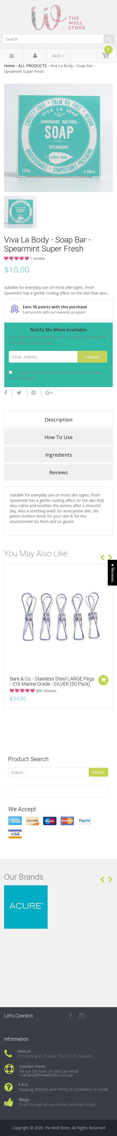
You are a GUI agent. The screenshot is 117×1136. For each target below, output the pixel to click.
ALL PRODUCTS (32, 65)
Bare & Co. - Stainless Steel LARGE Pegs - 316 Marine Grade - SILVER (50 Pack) (52, 681)
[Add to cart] (103, 680)
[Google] (49, 392)
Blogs (24, 1099)
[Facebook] (5, 392)
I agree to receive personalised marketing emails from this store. (55, 375)
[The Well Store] (58, 17)
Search (98, 772)
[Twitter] (19, 392)
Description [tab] (58, 419)
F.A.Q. (23, 1084)
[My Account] (35, 56)
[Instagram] (81, 1015)
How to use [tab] (58, 437)
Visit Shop (58, 892)
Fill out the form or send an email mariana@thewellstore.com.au (49, 1073)
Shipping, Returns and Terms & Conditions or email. (63, 1089)
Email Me (92, 357)
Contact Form (32, 1066)
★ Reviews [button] (112, 572)
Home (9, 65)
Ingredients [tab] (58, 454)
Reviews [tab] (58, 472)
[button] (17, 258)
